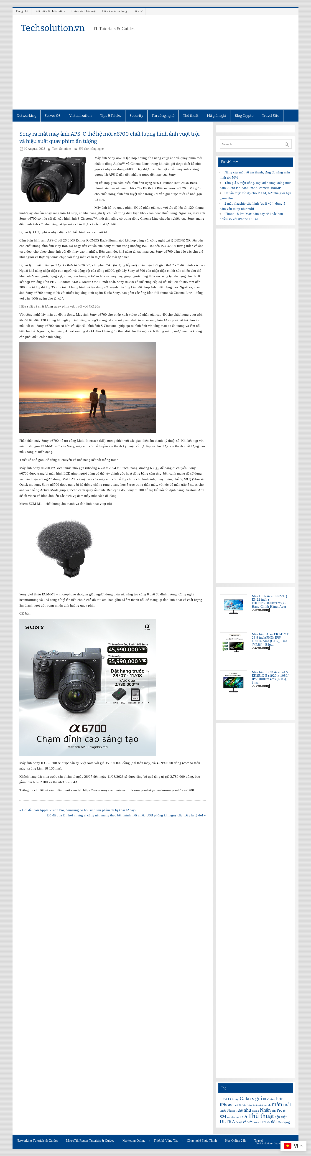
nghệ (239, 1110)
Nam (231, 1110)
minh (267, 1105)
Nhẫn (265, 1110)
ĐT (264, 1122)
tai (237, 1117)
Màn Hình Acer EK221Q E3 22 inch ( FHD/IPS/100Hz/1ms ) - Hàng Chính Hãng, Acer (269, 601)
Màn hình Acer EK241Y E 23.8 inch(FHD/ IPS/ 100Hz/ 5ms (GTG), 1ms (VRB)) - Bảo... (270, 639)
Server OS (53, 116)
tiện (277, 1117)
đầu (280, 1122)
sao (228, 1117)
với (250, 1122)
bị (221, 1099)
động (286, 1122)
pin (274, 1110)
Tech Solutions (61, 148)
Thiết (243, 1117)
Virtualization (80, 116)
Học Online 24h (235, 1140)
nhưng (255, 1111)
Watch (257, 1122)
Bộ (225, 1099)
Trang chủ (22, 11)
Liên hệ (138, 11)
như (247, 1110)
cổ (230, 1098)
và (245, 1122)
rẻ (284, 1110)
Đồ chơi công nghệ (91, 148)
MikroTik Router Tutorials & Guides (90, 1140)
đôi (274, 1121)
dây (236, 1099)
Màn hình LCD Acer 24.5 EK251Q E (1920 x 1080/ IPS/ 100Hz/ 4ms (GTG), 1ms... (270, 677)
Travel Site (270, 116)
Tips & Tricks (110, 116)
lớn (244, 1105)
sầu (233, 1117)
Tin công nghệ (163, 116)
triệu (284, 1117)
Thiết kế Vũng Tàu (166, 1140)
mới (223, 1110)
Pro (279, 1110)
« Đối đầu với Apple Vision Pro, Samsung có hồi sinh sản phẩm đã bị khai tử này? (77, 810)
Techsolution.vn (53, 28)
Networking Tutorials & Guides (37, 1140)
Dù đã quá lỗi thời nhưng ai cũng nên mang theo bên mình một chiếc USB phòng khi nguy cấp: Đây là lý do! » (126, 815)
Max (249, 1105)
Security (136, 116)
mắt (287, 1105)
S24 (223, 1116)
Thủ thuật (191, 116)
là (240, 1105)
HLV (266, 1099)
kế (236, 1105)
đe (268, 1122)
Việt (239, 1122)
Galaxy (247, 1098)
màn (277, 1104)
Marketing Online (133, 1140)
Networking (26, 116)
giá (258, 1098)
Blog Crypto (244, 116)
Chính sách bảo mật (83, 11)
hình (272, 1099)
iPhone (227, 1105)
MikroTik (258, 1105)
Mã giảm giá (216, 116)
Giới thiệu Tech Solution (50, 11)
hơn (280, 1098)
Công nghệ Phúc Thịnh (202, 1140)
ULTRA (227, 1121)
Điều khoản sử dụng (114, 11)
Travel (258, 1140)
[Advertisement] (155, 75)
